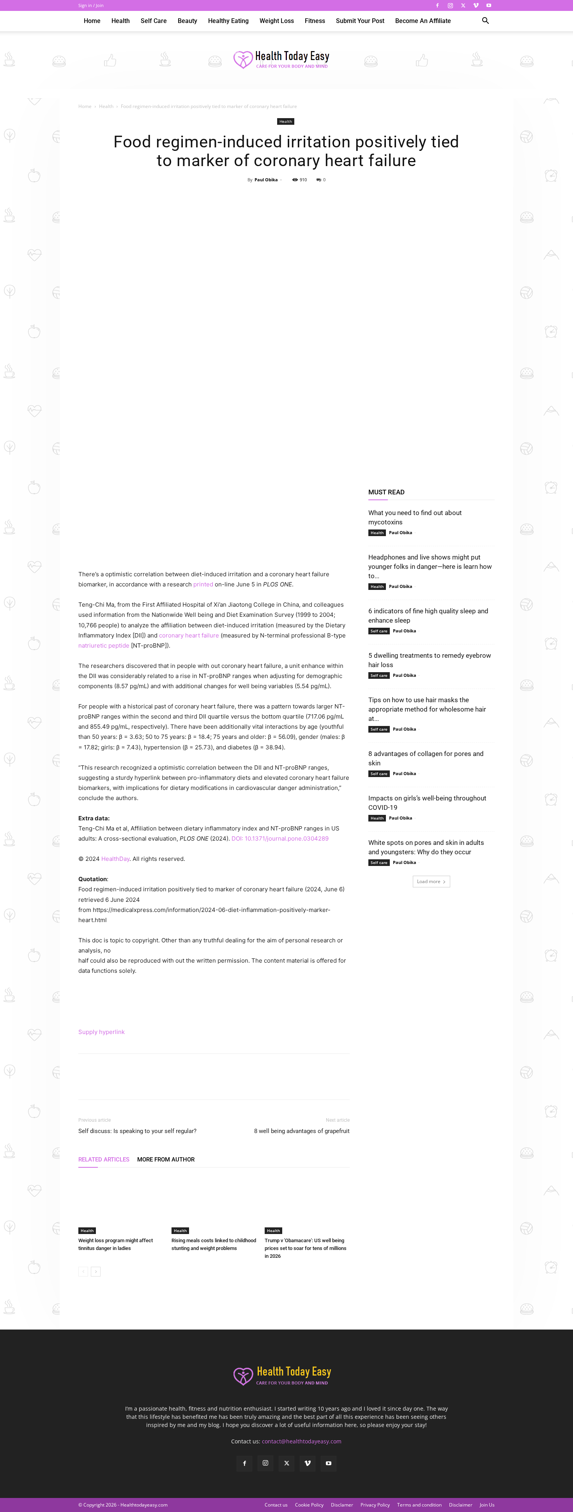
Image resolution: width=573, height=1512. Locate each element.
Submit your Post (360, 21)
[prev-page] (83, 1272)
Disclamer (342, 1504)
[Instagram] (450, 5)
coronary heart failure (189, 635)
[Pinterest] (286, 197)
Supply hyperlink (101, 1032)
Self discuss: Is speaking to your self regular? (137, 1131)
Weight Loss (277, 21)
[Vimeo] (476, 5)
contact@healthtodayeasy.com (301, 1441)
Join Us (487, 1504)
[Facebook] (437, 5)
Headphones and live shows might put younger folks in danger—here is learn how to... (430, 566)
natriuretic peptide (103, 645)
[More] (322, 197)
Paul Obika (266, 179)
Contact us (276, 1504)
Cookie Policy (309, 1504)
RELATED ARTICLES (103, 1159)
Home (92, 21)
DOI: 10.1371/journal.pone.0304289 (280, 838)
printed (203, 584)
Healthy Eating (228, 21)
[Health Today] (286, 60)
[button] (485, 21)
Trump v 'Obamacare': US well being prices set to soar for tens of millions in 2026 (306, 1248)
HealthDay (115, 858)
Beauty (187, 21)
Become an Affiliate (423, 21)
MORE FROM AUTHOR (166, 1159)
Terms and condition (419, 1504)
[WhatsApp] (304, 197)
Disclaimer (460, 1504)
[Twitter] (463, 5)
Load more (428, 881)
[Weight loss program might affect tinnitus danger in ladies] (120, 1205)
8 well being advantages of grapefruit (302, 1131)
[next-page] (96, 1272)
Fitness (315, 21)
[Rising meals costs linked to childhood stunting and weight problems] (214, 1205)
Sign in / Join (91, 5)
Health (120, 21)
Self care (154, 21)
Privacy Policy (375, 1504)
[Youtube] (489, 5)
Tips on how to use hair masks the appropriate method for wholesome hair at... (427, 709)
